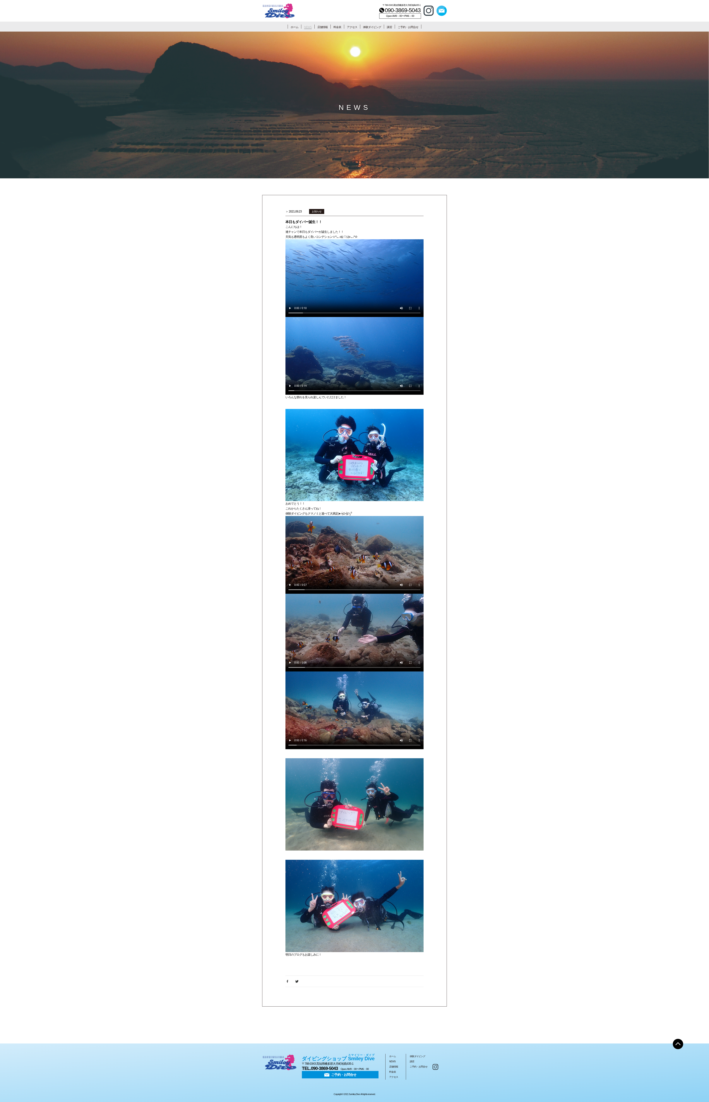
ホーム (294, 27)
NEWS (308, 27)
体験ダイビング (372, 27)
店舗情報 (322, 27)
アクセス (352, 27)
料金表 (337, 27)
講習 (389, 27)
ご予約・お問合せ (408, 27)
